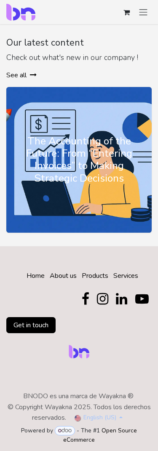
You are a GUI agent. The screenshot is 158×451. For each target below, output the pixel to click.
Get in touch (30, 325)
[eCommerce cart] (126, 12)
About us (63, 275)
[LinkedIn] (121, 299)
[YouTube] (142, 299)
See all (16, 75)
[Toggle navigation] (143, 12)
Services (125, 275)
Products (95, 275)
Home (36, 275)
